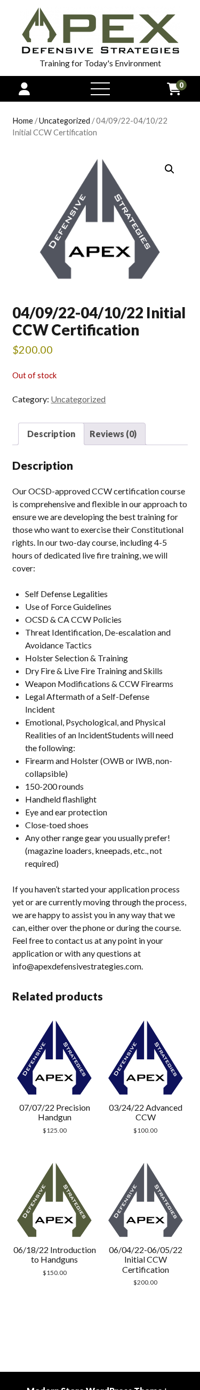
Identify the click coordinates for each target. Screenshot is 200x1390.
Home (22, 120)
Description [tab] (51, 434)
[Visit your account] (24, 88)
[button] (169, 169)
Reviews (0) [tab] (113, 434)
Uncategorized (64, 120)
